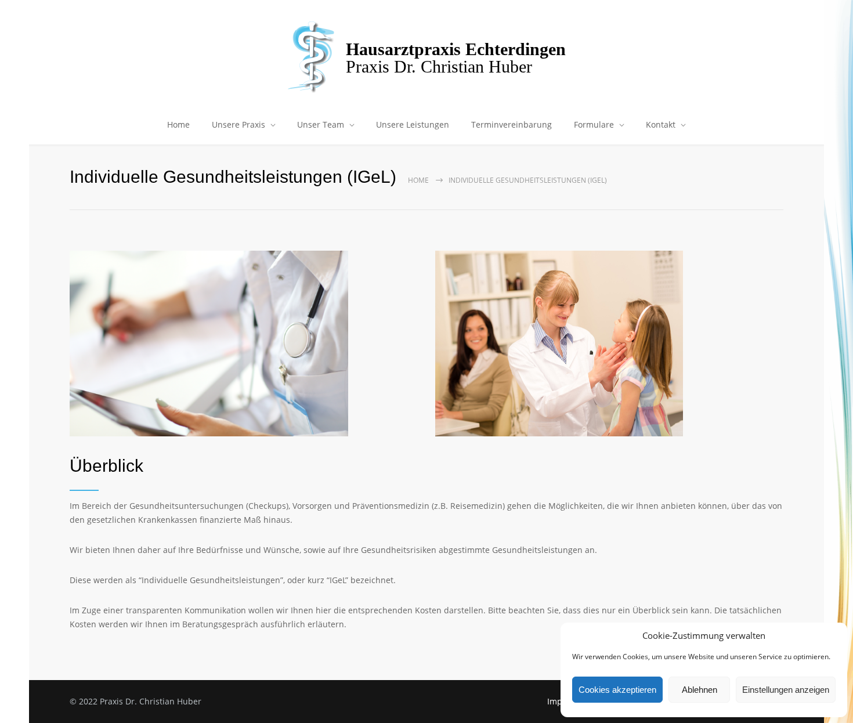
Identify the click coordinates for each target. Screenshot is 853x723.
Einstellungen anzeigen (785, 690)
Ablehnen (699, 690)
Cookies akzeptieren (617, 690)
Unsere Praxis (238, 124)
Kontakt (660, 124)
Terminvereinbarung (511, 124)
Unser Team (320, 124)
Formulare (594, 124)
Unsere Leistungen (412, 124)
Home (178, 124)
